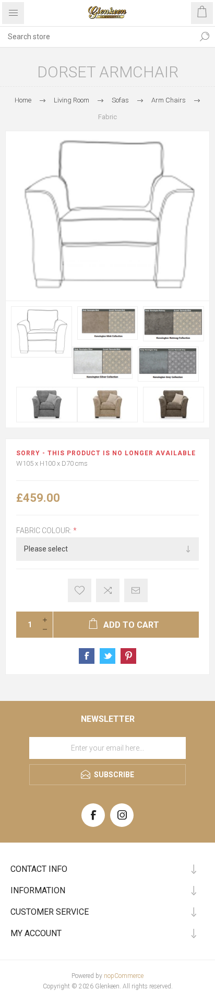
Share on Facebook (86, 656)
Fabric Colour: (44, 530)
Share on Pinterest (128, 656)
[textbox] (97, 36)
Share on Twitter (107, 656)
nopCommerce (124, 976)
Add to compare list (108, 590)
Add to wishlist (79, 590)
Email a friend (136, 590)
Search (204, 36)
